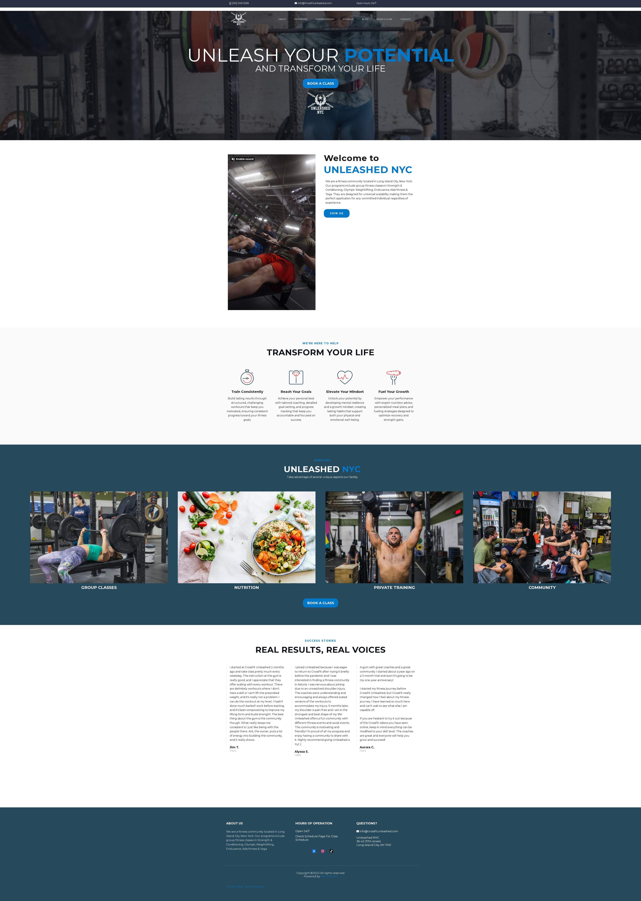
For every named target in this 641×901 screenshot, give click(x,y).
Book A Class (384, 19)
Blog (365, 19)
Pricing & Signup (324, 19)
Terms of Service (254, 886)
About (282, 19)
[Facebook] (314, 851)
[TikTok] (331, 851)
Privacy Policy (235, 886)
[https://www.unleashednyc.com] (238, 19)
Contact (405, 19)
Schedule (348, 19)
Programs (300, 19)
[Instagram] (322, 851)
